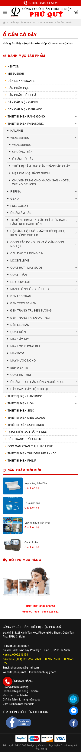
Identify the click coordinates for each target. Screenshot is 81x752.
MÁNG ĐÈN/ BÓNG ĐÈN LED (29, 289)
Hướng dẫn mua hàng (15, 686)
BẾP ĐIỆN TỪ (19, 367)
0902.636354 (20, 654)
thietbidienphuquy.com (42, 672)
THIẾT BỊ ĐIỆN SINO (21, 410)
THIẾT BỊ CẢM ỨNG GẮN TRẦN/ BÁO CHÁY (41, 166)
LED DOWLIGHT (21, 282)
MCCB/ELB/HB (20, 260)
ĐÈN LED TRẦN (20, 296)
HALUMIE (16, 130)
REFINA (15, 191)
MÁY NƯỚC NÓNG (23, 360)
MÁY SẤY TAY (19, 339)
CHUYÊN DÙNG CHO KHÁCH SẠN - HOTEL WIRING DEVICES (41, 182)
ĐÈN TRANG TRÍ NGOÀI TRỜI (30, 317)
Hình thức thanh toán (15, 695)
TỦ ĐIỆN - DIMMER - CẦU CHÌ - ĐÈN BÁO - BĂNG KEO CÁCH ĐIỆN (38, 222)
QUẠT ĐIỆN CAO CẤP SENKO (27, 432)
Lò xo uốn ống (32, 503)
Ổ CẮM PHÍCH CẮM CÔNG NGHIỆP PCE (37, 382)
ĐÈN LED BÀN (19, 324)
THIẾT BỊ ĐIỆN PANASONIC (22, 22)
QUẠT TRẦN (18, 274)
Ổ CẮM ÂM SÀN (20, 213)
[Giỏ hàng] (76, 12)
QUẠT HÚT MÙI (20, 374)
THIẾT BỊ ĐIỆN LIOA (21, 403)
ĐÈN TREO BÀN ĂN (23, 303)
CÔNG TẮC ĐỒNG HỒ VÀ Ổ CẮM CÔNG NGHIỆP (37, 244)
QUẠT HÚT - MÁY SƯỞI (26, 267)
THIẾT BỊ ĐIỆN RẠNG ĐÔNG (26, 116)
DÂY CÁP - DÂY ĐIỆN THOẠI (29, 389)
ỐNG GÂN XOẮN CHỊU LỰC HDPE (30, 446)
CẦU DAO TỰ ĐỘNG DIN (26, 253)
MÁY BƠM (17, 353)
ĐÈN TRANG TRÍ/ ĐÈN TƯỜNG (31, 310)
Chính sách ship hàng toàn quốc (21, 699)
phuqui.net (20, 672)
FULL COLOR (19, 205)
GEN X (14, 198)
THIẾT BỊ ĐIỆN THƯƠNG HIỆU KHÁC (32, 453)
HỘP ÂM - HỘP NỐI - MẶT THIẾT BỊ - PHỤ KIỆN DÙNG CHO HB (37, 233)
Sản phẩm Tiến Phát (23, 95)
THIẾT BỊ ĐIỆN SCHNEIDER (26, 424)
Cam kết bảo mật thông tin (18, 703)
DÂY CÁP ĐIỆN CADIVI (23, 102)
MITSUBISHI (16, 73)
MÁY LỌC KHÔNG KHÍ (25, 346)
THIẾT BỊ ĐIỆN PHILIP (22, 460)
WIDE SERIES (46, 22)
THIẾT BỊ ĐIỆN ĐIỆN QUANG (26, 417)
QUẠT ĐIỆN (18, 332)
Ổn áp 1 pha (31, 542)
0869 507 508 (52, 659)
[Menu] (5, 12)
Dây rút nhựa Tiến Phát (37, 522)
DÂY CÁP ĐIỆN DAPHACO (25, 109)
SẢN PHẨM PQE (18, 87)
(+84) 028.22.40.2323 (28, 659)
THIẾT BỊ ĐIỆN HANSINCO (25, 396)
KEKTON (13, 66)
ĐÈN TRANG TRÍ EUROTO (25, 439)
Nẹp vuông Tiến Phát (35, 483)
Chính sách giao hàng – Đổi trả (21, 691)
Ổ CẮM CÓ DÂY (22, 159)
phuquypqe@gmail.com (25, 667)
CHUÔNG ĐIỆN (22, 151)
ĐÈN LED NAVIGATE (21, 80)
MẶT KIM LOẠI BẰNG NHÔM (31, 173)
